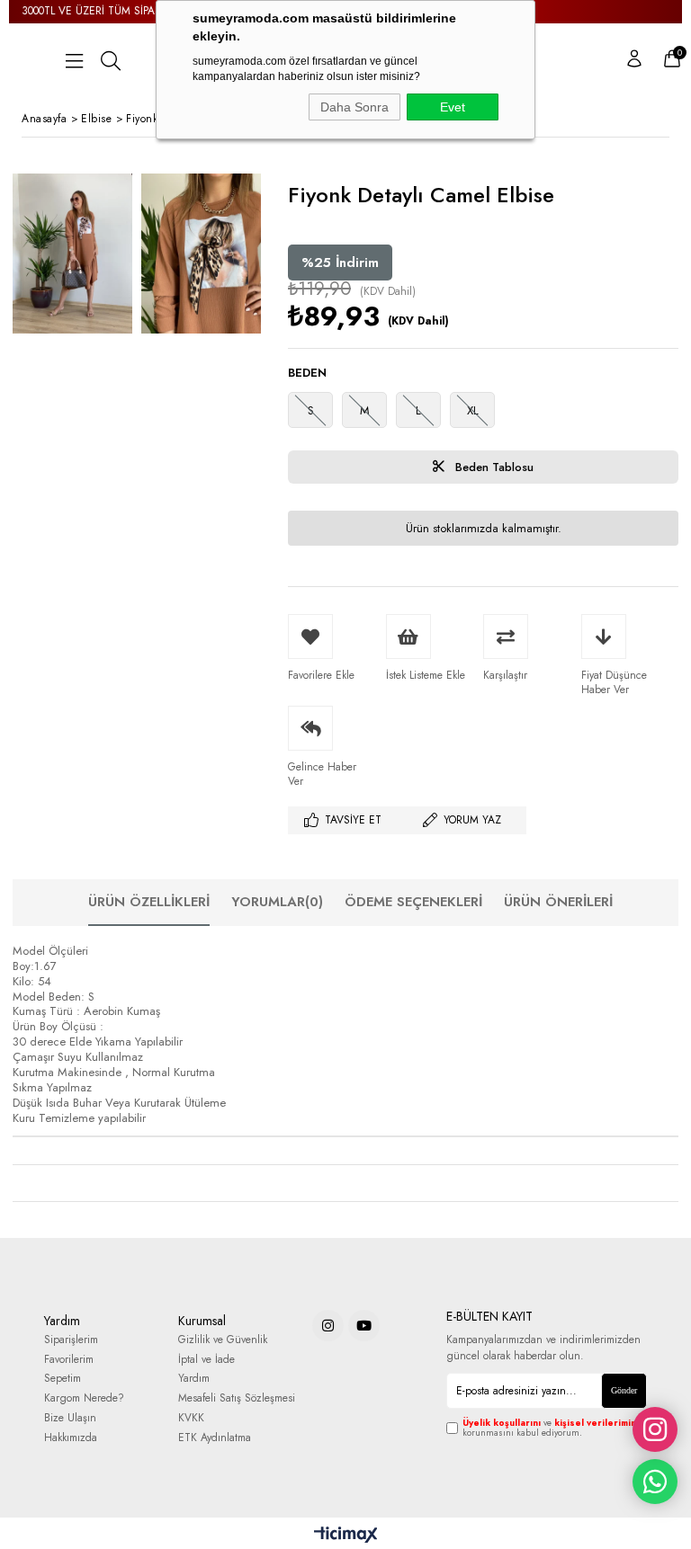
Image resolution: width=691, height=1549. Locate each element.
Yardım (194, 1378)
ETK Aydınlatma (214, 1438)
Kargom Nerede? (84, 1398)
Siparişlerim (71, 1340)
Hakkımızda (70, 1438)
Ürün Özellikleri (149, 902)
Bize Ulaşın (70, 1418)
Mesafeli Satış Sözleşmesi (236, 1398)
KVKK (191, 1418)
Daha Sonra (354, 107)
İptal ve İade (206, 1359)
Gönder (624, 1390)
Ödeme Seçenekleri (413, 902)
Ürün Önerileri (558, 902)
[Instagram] (328, 1325)
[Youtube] (364, 1325)
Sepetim (62, 1378)
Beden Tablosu (493, 467)
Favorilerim (69, 1359)
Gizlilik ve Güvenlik (222, 1340)
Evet (452, 107)
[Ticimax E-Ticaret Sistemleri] (346, 1536)
